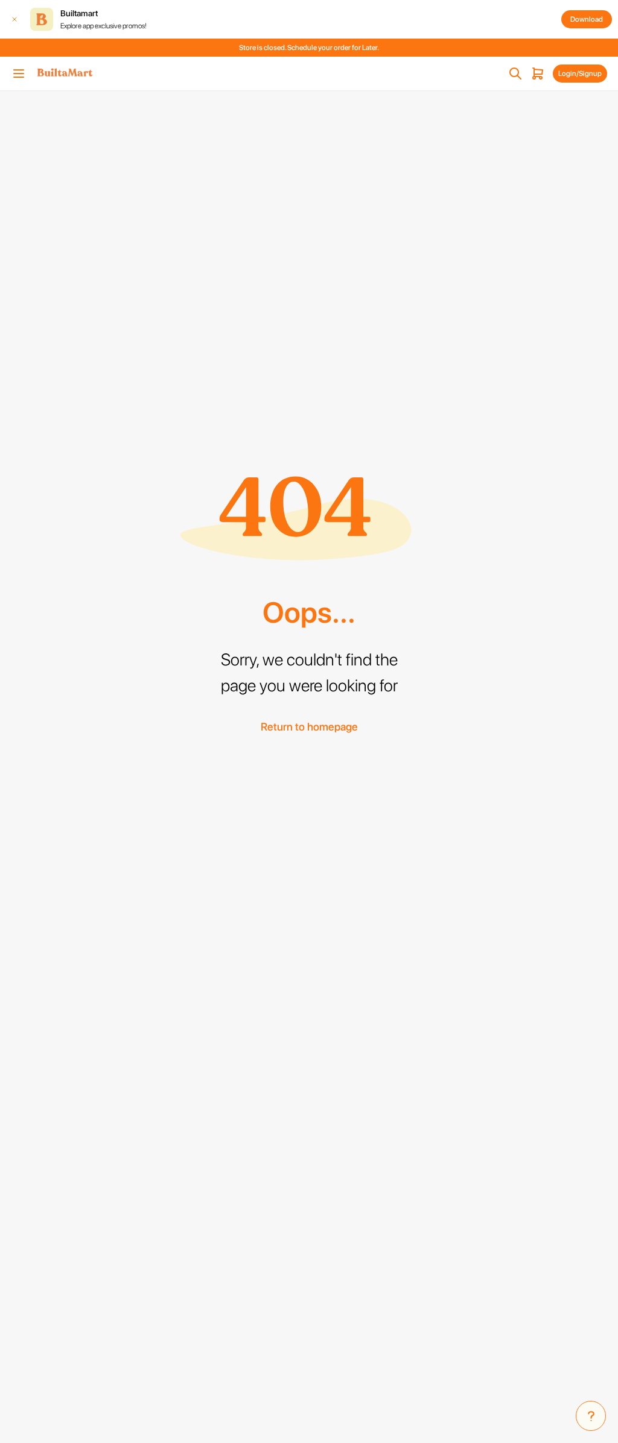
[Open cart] (538, 73)
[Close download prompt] (14, 19)
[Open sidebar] (18, 73)
